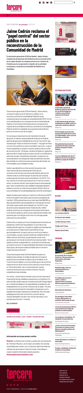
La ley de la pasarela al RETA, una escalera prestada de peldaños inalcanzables (65, 308)
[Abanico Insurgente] (65, 74)
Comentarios (64, 377)
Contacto (63, 370)
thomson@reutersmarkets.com (20, 354)
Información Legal (67, 379)
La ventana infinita (62, 213)
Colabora (63, 373)
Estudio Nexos (32, 389)
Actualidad (23, 24)
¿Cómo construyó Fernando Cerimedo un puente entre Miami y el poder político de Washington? (65, 328)
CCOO (8, 24)
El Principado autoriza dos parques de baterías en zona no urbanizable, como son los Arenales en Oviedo (65, 134)
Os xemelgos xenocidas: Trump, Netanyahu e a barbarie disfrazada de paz (65, 298)
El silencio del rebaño (62, 217)
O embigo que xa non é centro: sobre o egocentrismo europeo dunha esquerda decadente (65, 280)
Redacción (14, 24)
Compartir (13, 310)
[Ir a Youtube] (47, 2)
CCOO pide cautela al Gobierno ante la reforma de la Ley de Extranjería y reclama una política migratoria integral (65, 111)
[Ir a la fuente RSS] (51, 2)
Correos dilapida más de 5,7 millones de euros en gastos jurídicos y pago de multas (65, 157)
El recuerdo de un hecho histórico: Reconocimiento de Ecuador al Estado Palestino (64, 258)
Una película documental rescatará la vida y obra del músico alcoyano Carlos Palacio (65, 146)
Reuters (10, 341)
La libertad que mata (62, 222)
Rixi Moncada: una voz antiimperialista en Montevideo (63, 269)
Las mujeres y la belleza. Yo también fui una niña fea (65, 318)
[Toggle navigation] (7, 15)
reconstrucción (38, 317)
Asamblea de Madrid (13, 317)
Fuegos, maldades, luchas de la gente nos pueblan (65, 349)
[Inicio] (14, 7)
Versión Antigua (66, 381)
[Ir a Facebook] (40, 2)
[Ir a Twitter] (43, 2)
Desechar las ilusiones (63, 290)
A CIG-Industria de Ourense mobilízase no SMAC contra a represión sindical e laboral (65, 123)
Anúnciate (63, 375)
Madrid (29, 317)
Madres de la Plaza (62, 230)
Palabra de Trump (61, 226)
